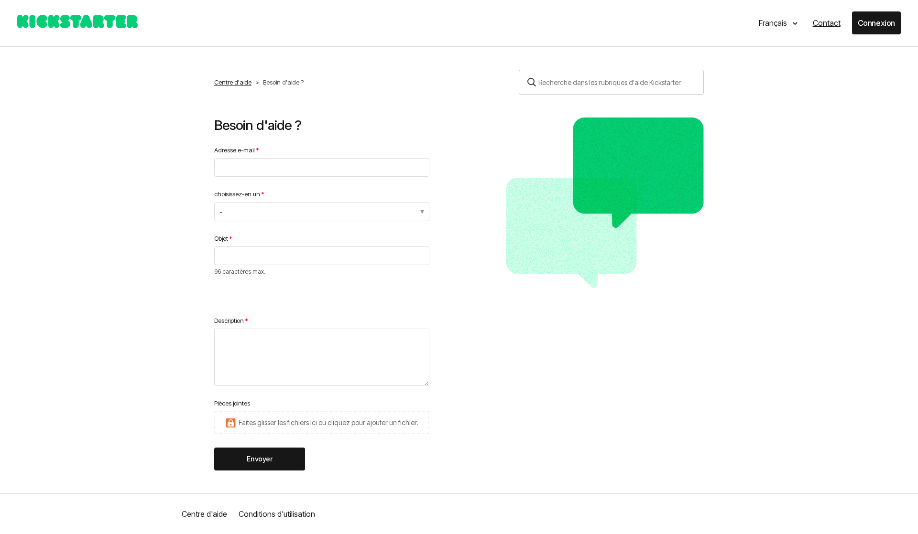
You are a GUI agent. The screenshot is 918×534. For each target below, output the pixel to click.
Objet (221, 238)
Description (229, 320)
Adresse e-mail (234, 150)
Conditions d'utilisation (277, 514)
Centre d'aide (232, 82)
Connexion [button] (876, 23)
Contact (827, 23)
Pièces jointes (232, 403)
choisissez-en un (237, 194)
